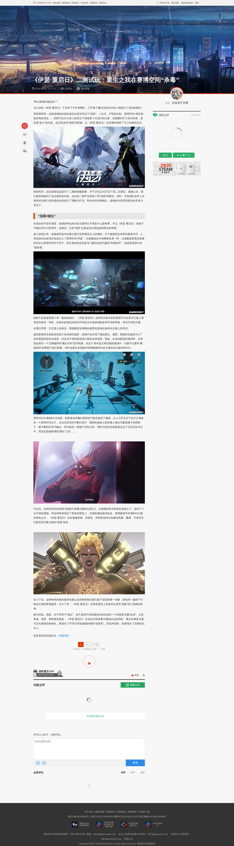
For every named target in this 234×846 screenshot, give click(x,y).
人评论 (86, 88)
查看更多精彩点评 (95, 716)
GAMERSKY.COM (43, 3)
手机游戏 (84, 3)
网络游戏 (66, 3)
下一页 (95, 644)
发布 (135, 762)
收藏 (143, 675)
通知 (197, 3)
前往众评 (195, 115)
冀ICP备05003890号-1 (79, 816)
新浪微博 (132, 811)
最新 (142, 772)
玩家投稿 (121, 811)
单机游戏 (56, 3)
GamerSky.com (109, 843)
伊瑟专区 (64, 635)
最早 (133, 772)
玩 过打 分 (184, 155)
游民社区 (103, 3)
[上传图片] (44, 762)
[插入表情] (38, 763)
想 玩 (165, 155)
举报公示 (128, 839)
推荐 (123, 772)
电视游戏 (75, 3)
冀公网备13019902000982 (152, 816)
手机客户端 (144, 811)
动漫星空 (93, 3)
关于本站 (88, 811)
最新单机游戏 (187, 3)
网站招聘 (99, 811)
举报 (136, 675)
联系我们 (110, 811)
